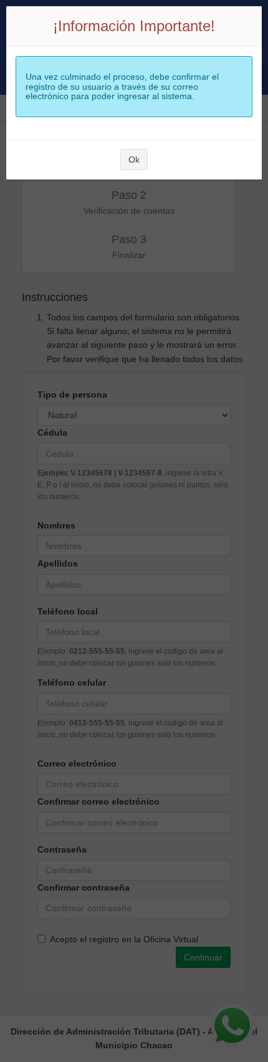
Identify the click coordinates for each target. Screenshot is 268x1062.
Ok (134, 160)
